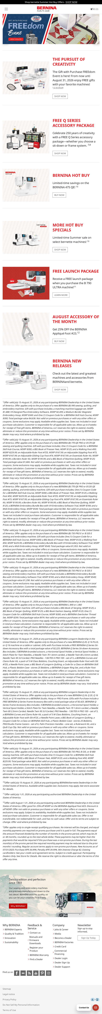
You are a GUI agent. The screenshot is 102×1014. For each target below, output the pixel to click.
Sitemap (7, 988)
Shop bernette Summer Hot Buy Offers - (51, 2)
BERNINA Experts (13, 929)
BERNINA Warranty (39, 955)
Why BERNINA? (18, 906)
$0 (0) (95, 9)
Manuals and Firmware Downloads (35, 940)
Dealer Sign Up (62, 962)
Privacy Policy (9, 999)
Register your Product (36, 949)
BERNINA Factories (64, 942)
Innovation (10, 938)
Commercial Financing (61, 952)
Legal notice (9, 994)
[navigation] (6, 9)
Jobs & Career (61, 929)
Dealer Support (62, 966)
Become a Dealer (63, 938)
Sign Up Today (88, 937)
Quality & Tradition (14, 933)
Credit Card (60, 946)
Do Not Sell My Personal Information (21, 1004)
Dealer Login (61, 958)
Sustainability (11, 942)
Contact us (35, 932)
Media (58, 933)
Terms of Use (9, 1010)
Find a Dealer (36, 959)
